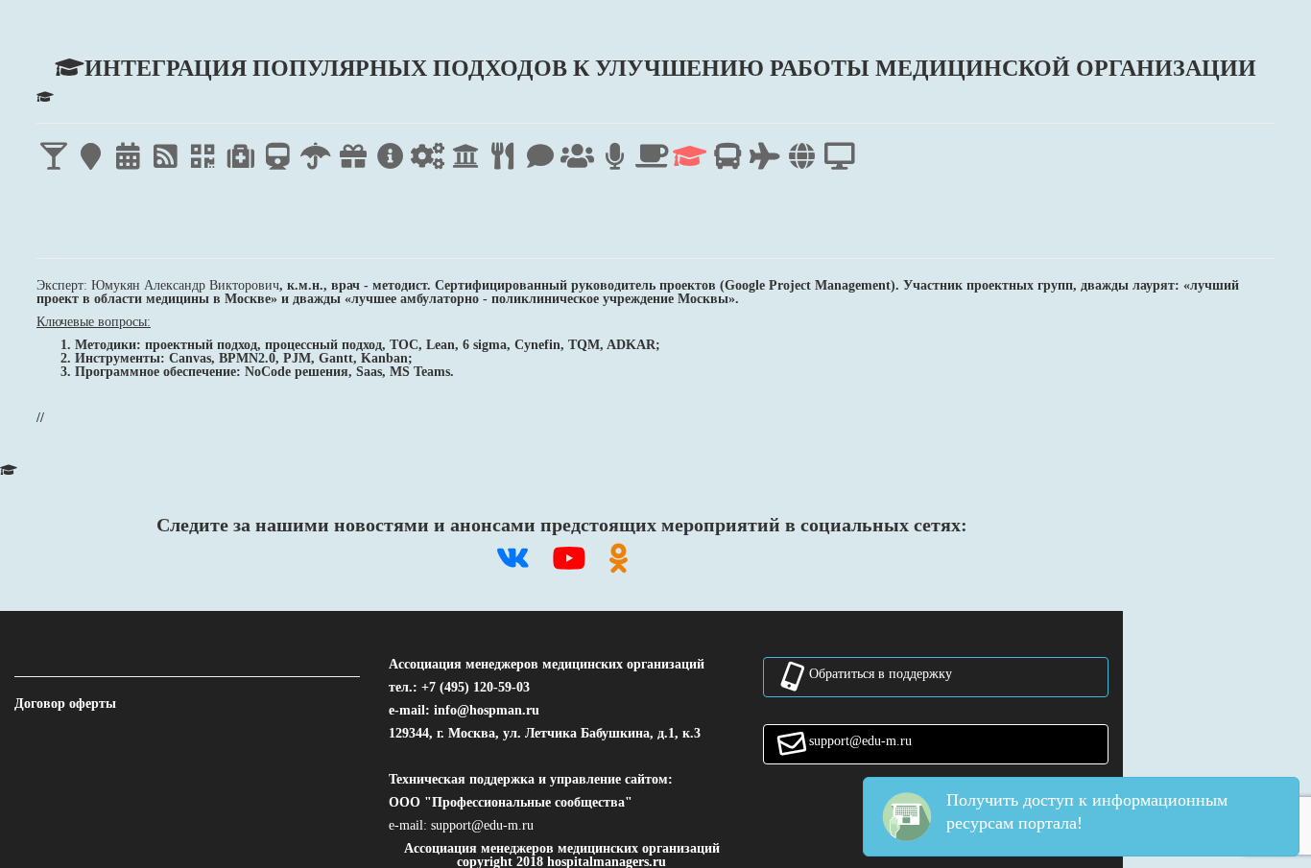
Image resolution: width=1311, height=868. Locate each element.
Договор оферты (65, 703)
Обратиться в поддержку (880, 673)
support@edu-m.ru (860, 740)
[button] (482, 825)
